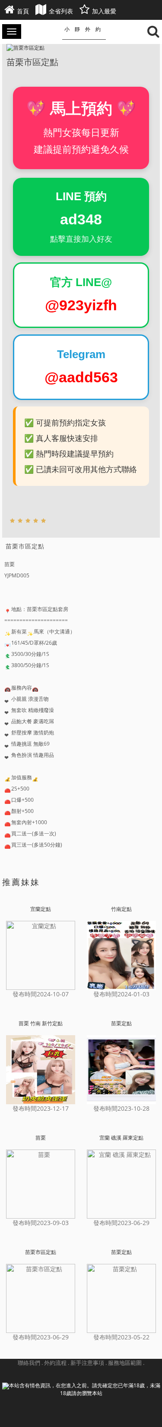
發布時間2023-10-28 (121, 1108)
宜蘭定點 (40, 909)
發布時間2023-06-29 (121, 1223)
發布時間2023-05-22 (121, 1337)
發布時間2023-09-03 (41, 1223)
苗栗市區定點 (40, 1252)
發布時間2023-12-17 (41, 1108)
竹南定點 (121, 909)
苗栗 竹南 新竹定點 (41, 1023)
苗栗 (40, 1137)
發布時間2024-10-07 (41, 994)
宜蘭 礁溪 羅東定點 (121, 1137)
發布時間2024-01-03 (121, 994)
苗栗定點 (121, 1023)
